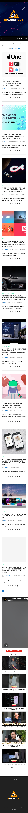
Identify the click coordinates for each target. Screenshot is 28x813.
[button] (15, 619)
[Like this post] (8, 97)
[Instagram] (19, 38)
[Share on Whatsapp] (15, 97)
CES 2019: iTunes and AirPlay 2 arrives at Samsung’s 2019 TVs (14, 516)
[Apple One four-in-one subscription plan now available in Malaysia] (14, 64)
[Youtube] (21, 38)
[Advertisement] (14, 33)
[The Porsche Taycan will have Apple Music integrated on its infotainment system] (14, 278)
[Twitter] (17, 38)
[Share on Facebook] (10, 97)
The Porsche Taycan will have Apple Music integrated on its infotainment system (14, 298)
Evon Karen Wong (7, 575)
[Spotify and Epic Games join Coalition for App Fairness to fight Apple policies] (14, 117)
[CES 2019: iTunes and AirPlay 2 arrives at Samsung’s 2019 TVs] (14, 496)
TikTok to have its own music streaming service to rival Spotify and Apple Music (14, 190)
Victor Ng (5, 88)
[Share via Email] (19, 97)
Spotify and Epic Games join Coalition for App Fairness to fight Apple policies (13, 137)
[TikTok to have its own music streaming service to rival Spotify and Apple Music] (14, 170)
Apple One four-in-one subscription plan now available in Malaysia (11, 84)
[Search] (23, 38)
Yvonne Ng (5, 249)
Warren (4, 302)
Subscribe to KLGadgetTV (14, 616)
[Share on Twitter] (12, 97)
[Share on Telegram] (17, 97)
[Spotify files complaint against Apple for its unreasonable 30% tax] (14, 386)
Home (3, 43)
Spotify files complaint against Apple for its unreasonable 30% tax (12, 406)
